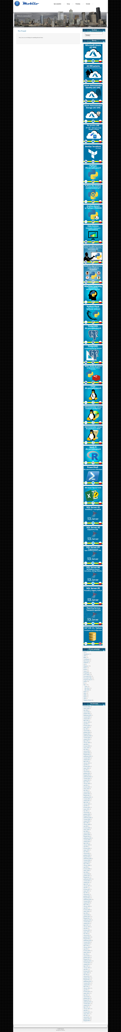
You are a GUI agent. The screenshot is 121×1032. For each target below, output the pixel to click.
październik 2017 (87, 879)
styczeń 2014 (86, 955)
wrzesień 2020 (87, 819)
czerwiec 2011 (87, 1008)
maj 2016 (86, 908)
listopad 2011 (87, 1000)
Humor (85, 667)
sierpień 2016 (87, 903)
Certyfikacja (86, 659)
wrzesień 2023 (87, 758)
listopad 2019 (87, 836)
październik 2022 (87, 776)
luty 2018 (86, 872)
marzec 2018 (86, 870)
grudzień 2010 (87, 1019)
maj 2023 (86, 764)
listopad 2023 (87, 754)
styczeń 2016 (86, 915)
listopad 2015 (87, 918)
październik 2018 (87, 858)
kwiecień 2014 (87, 950)
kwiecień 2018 (87, 868)
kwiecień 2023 (87, 766)
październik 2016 (87, 899)
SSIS (85, 693)
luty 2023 (86, 770)
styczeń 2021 (86, 812)
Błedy (85, 657)
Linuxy (85, 671)
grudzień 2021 (87, 793)
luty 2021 (86, 811)
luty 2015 (86, 933)
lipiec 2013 (86, 966)
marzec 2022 (86, 788)
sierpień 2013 (87, 964)
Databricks (86, 662)
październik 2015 (87, 920)
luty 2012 (86, 995)
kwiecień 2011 (87, 1012)
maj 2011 (86, 1010)
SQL (85, 684)
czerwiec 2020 (87, 824)
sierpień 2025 (87, 718)
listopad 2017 (87, 877)
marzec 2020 (86, 829)
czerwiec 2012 (87, 988)
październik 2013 (87, 961)
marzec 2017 (86, 891)
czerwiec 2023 (87, 763)
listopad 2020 (87, 816)
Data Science (86, 661)
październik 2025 (87, 715)
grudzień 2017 (87, 875)
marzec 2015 (86, 932)
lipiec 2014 (86, 945)
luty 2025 (86, 729)
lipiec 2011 (86, 1007)
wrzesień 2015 (87, 921)
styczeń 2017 (86, 894)
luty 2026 (86, 710)
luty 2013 (86, 974)
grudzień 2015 (87, 916)
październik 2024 (87, 735)
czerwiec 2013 (87, 967)
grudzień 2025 (87, 713)
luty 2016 (86, 913)
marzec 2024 (86, 747)
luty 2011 (86, 1015)
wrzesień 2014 (87, 942)
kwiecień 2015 (87, 930)
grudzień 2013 (87, 957)
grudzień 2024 (87, 732)
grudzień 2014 (87, 937)
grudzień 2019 (87, 834)
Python (85, 681)
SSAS (85, 691)
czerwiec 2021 (87, 804)
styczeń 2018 (86, 874)
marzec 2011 (86, 1013)
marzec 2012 (86, 993)
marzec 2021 (86, 809)
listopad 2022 (87, 775)
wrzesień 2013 (87, 962)
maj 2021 (86, 805)
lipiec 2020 (86, 822)
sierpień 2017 (87, 882)
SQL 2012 (87, 688)
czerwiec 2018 (87, 865)
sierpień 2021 (87, 800)
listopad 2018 (87, 857)
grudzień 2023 (87, 753)
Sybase (85, 696)
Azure (86, 686)
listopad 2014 (87, 938)
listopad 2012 (87, 979)
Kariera (85, 669)
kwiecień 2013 (87, 971)
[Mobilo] (28, 3)
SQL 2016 (87, 690)
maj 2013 (86, 969)
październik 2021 (87, 797)
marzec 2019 (86, 850)
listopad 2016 (87, 897)
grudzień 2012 (87, 978)
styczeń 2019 (86, 853)
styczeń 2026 (86, 712)
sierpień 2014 (87, 944)
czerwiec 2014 (87, 947)
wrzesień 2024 (87, 737)
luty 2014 (86, 954)
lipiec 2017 (86, 884)
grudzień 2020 (87, 814)
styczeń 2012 (86, 996)
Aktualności (86, 654)
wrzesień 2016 (87, 901)
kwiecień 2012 (87, 991)
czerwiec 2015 (87, 926)
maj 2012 (86, 990)
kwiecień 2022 (87, 787)
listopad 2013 (87, 959)
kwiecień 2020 (87, 828)
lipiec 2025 (86, 720)
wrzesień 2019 (87, 839)
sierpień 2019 (87, 841)
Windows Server (87, 700)
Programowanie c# (88, 679)
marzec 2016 (86, 911)
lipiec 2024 (86, 741)
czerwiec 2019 (87, 845)
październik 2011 (87, 1002)
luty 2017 (86, 892)
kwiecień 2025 (87, 725)
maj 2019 (86, 846)
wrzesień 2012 (87, 983)
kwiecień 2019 (87, 848)
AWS (85, 655)
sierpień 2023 (87, 759)
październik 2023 (87, 756)
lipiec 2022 (86, 782)
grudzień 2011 (87, 998)
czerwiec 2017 (87, 886)
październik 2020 (87, 817)
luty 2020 (86, 831)
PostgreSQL (86, 673)
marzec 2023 (86, 768)
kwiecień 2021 (87, 807)
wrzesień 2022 (87, 778)
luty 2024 (86, 749)
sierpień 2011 (87, 1005)
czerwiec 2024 (87, 742)
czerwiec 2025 (87, 722)
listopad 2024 (87, 734)
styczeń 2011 (86, 1017)
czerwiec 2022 (87, 783)
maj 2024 (86, 744)
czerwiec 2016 (87, 906)
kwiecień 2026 (87, 706)
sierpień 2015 (87, 923)
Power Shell (86, 674)
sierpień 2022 (87, 780)
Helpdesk (86, 666)
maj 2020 (86, 826)
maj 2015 (86, 928)
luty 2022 (86, 790)
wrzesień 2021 (87, 799)
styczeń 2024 (86, 751)
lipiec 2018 (86, 863)
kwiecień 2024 (87, 746)
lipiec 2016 (86, 904)
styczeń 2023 (86, 771)
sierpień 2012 (87, 984)
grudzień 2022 (87, 773)
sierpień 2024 (87, 739)
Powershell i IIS (87, 676)
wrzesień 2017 (87, 880)
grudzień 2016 (87, 896)
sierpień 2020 (87, 821)
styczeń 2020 (86, 833)
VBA (85, 698)
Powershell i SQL (88, 678)
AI (84, 652)
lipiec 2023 (86, 761)
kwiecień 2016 (87, 909)
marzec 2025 (86, 727)
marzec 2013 (86, 973)
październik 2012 (87, 981)
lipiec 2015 (86, 925)
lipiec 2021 (86, 802)
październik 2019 (87, 838)
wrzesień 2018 (87, 860)
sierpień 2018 (87, 862)
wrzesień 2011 (87, 1003)
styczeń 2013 (86, 976)
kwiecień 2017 (87, 889)
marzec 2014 (86, 952)
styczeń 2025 (86, 730)
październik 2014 (87, 940)
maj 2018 (86, 867)
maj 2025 (86, 724)
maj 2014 (86, 949)
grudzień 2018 (87, 855)
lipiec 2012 (86, 986)
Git (84, 664)
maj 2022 (86, 785)
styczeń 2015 (86, 935)
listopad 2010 (87, 1020)
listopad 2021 (87, 795)
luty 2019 (86, 851)
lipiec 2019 (86, 843)
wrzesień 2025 (87, 717)
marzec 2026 (86, 708)
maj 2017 (86, 887)
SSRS (85, 695)
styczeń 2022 (86, 792)
